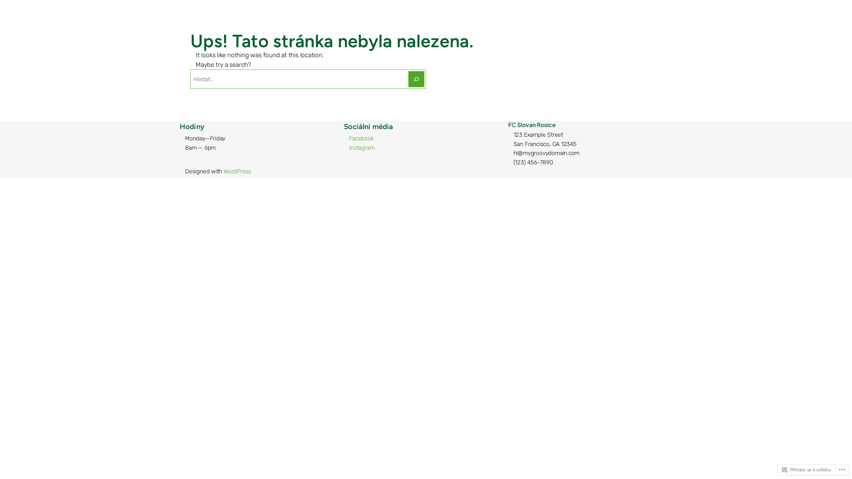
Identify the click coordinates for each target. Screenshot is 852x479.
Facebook (361, 138)
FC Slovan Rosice (532, 124)
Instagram (361, 147)
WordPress (237, 171)
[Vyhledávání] (416, 79)
